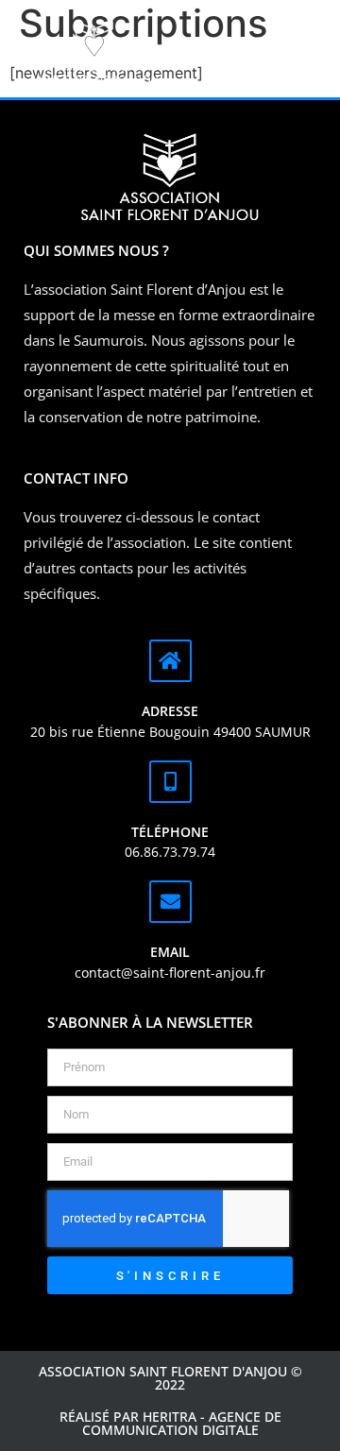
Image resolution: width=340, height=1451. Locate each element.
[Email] (170, 901)
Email (170, 952)
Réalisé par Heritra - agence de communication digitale (170, 1423)
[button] (254, 54)
